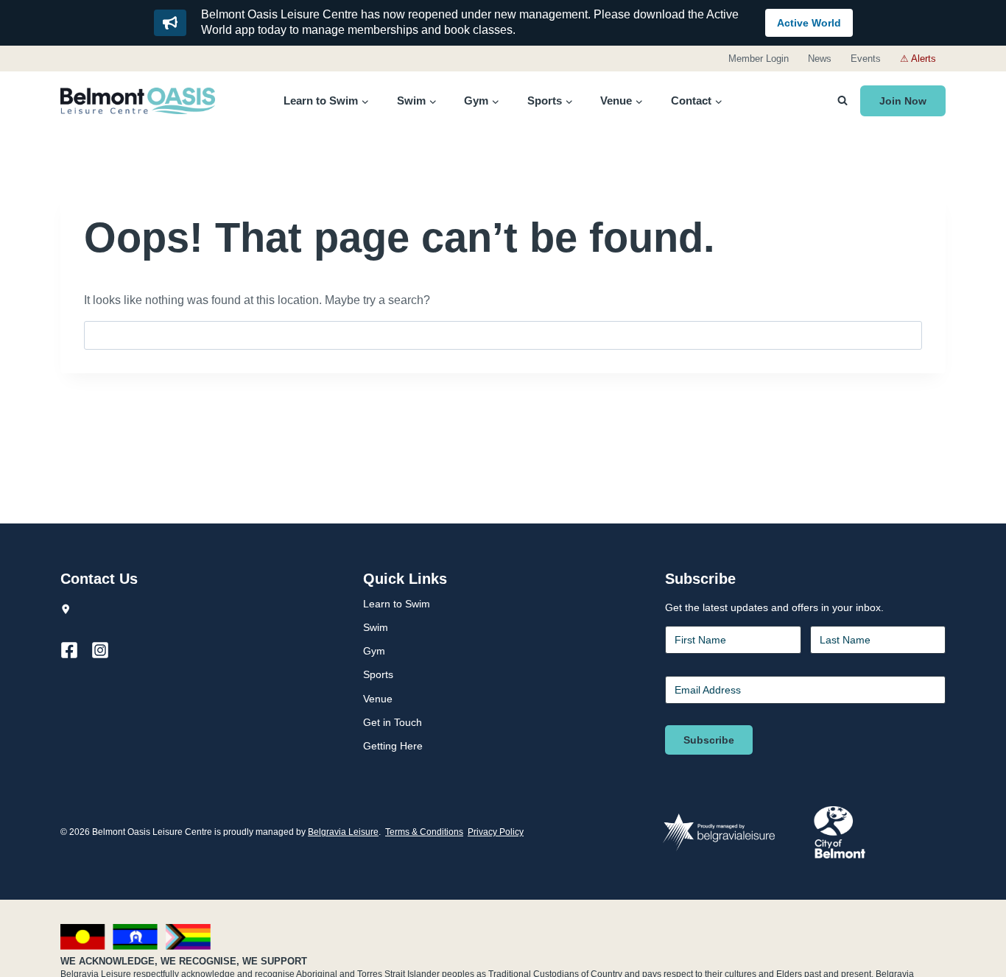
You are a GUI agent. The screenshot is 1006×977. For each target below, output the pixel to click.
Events (866, 58)
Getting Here (393, 746)
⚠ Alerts (918, 58)
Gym (374, 651)
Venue (378, 699)
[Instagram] (106, 650)
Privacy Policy (496, 832)
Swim (375, 627)
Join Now (902, 101)
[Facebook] (75, 650)
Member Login (758, 58)
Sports (378, 674)
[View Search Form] (842, 101)
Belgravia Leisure (343, 832)
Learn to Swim (396, 604)
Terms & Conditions (424, 832)
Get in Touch (392, 722)
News (819, 58)
